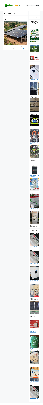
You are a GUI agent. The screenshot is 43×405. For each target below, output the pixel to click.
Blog (23, 1)
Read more (24, 48)
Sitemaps (24, 7)
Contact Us (23, 4)
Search (37, 5)
